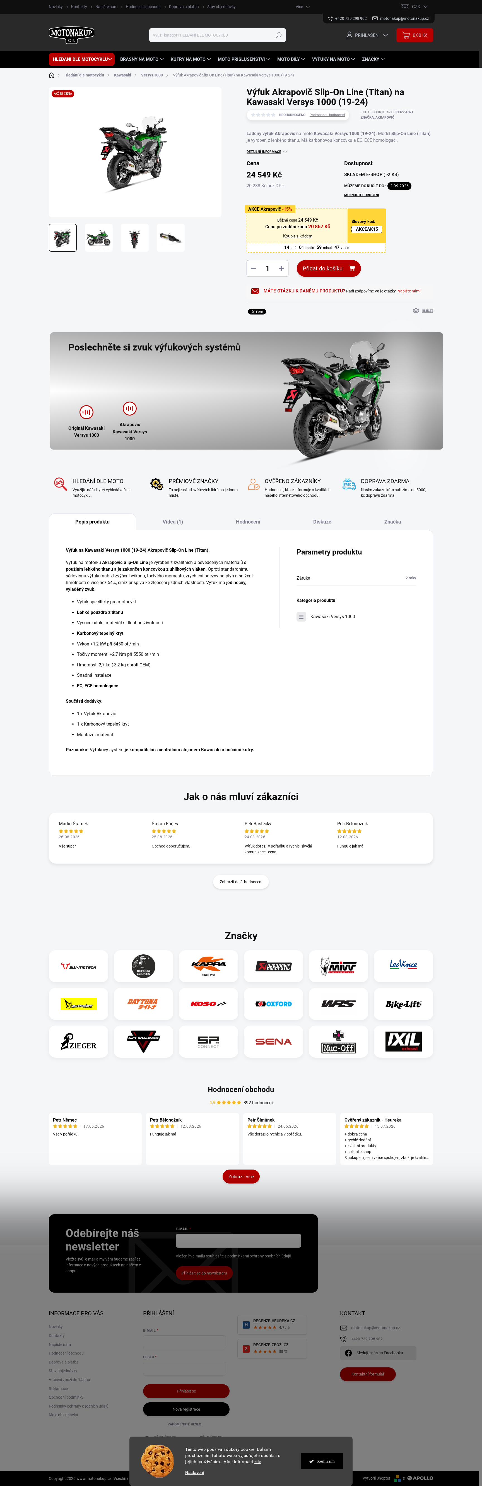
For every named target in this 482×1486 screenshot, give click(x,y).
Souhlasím (326, 1461)
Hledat (279, 35)
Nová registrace (186, 1409)
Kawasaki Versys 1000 (332, 616)
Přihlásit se (186, 1391)
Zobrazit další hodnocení (241, 882)
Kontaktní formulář (367, 1374)
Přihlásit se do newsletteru (204, 1273)
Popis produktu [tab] (92, 522)
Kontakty (79, 6)
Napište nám (106, 6)
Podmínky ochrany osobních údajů (79, 1406)
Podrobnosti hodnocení (327, 115)
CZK (416, 6)
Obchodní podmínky (66, 1397)
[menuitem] (82, 59)
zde (257, 1461)
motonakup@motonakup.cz (375, 1328)
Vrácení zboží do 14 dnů (69, 1379)
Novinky (56, 6)
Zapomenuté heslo (184, 1424)
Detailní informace (264, 152)
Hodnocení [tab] (248, 522)
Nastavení (194, 1473)
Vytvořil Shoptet (376, 1478)
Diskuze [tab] (322, 522)
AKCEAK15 (367, 229)
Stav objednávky (221, 6)
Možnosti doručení (361, 195)
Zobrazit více (241, 1176)
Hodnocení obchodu (143, 6)
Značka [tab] (392, 522)
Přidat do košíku (323, 268)
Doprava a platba (184, 6)
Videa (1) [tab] (173, 522)
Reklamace (58, 1388)
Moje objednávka (63, 1415)
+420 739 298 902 (367, 1339)
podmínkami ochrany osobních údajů (259, 1256)
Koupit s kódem (297, 236)
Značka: (377, 117)
